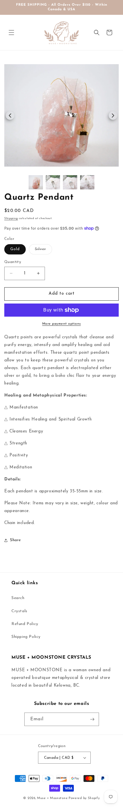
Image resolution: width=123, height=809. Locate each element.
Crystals (19, 611)
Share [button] (15, 540)
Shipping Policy (26, 637)
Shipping (11, 218)
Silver (43, 250)
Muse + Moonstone (53, 798)
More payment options (61, 323)
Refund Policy (24, 624)
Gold (15, 249)
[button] (11, 32)
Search (18, 598)
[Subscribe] (92, 719)
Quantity (12, 262)
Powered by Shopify (84, 798)
